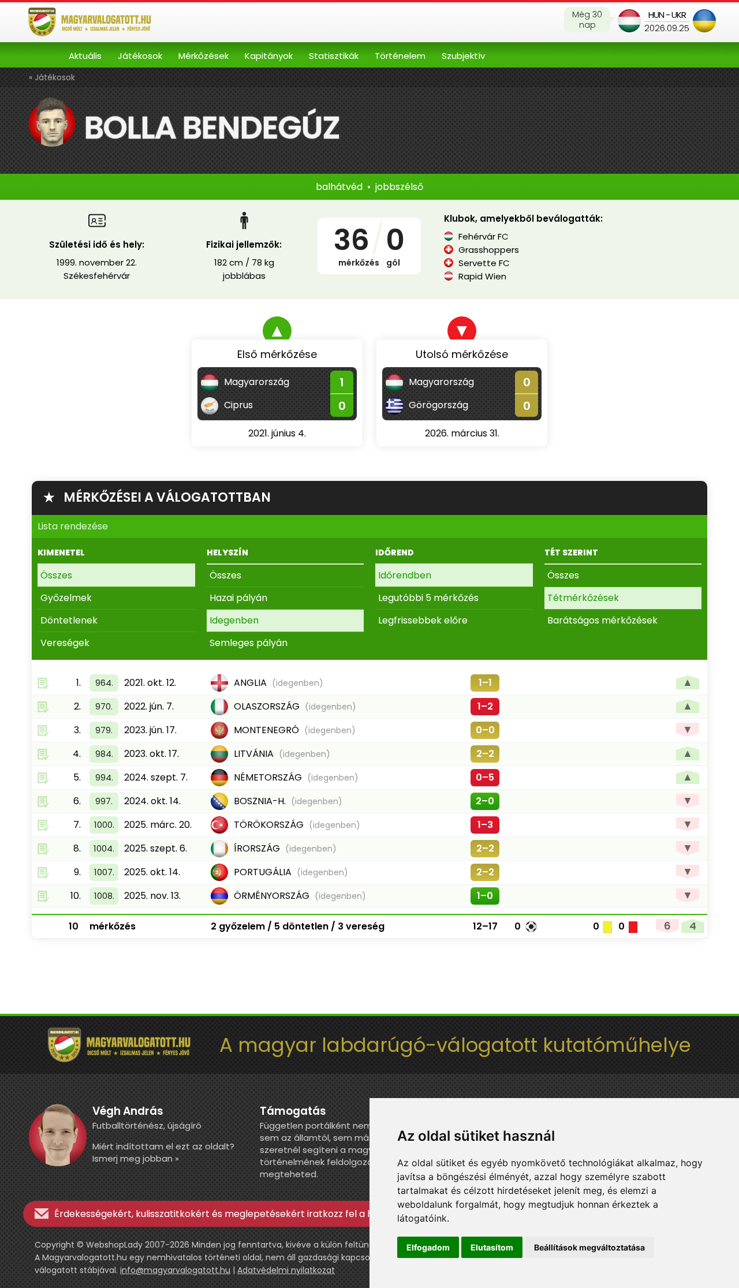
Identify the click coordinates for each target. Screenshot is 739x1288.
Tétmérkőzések (583, 597)
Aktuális (85, 56)
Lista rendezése (73, 526)
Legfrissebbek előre (423, 620)
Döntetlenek (69, 620)
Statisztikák (334, 56)
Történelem (400, 56)
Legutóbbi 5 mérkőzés (428, 597)
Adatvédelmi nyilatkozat (286, 1270)
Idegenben (234, 620)
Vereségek (64, 642)
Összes (56, 575)
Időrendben (404, 575)
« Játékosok (52, 77)
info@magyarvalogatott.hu (175, 1270)
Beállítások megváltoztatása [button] (589, 1247)
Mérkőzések (203, 56)
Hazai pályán (238, 597)
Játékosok (140, 56)
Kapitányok (269, 56)
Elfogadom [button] (428, 1247)
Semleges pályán (249, 642)
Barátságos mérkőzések (602, 620)
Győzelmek (66, 597)
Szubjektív (463, 56)
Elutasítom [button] (492, 1247)
